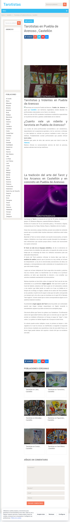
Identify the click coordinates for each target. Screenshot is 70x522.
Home (3, 15)
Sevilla (8, 196)
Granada (8, 142)
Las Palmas (9, 161)
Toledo (8, 205)
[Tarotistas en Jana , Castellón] (34, 379)
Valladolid (9, 209)
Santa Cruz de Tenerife (13, 191)
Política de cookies (16, 518)
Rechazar (51, 514)
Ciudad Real (9, 133)
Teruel (8, 202)
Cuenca (8, 138)
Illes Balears (10, 154)
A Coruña (8, 99)
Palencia (8, 184)
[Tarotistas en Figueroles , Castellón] (56, 408)
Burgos (8, 119)
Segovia (8, 193)
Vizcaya (8, 212)
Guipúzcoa (9, 147)
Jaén (7, 156)
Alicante (8, 105)
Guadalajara (9, 145)
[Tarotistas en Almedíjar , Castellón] (34, 408)
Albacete (8, 103)
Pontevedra (9, 186)
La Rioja (8, 159)
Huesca (8, 152)
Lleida (8, 165)
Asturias (8, 110)
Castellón (9, 15)
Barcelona (9, 117)
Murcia (8, 177)
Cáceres (8, 122)
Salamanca (9, 189)
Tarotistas (12, 4)
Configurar (62, 514)
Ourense (8, 182)
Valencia (26, 142)
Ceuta (7, 131)
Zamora (8, 214)
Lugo (7, 168)
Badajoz (8, 115)
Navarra (8, 179)
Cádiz (7, 124)
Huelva (8, 149)
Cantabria (9, 126)
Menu (4, 11)
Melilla (8, 175)
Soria (7, 198)
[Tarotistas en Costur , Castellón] (34, 436)
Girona (8, 140)
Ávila (7, 112)
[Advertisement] (45, 53)
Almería (8, 108)
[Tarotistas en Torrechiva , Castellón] (56, 379)
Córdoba (8, 135)
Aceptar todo (41, 514)
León (7, 163)
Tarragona (9, 200)
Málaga (8, 172)
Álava (7, 101)
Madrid (8, 170)
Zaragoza (9, 216)
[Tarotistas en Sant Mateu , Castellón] (56, 436)
